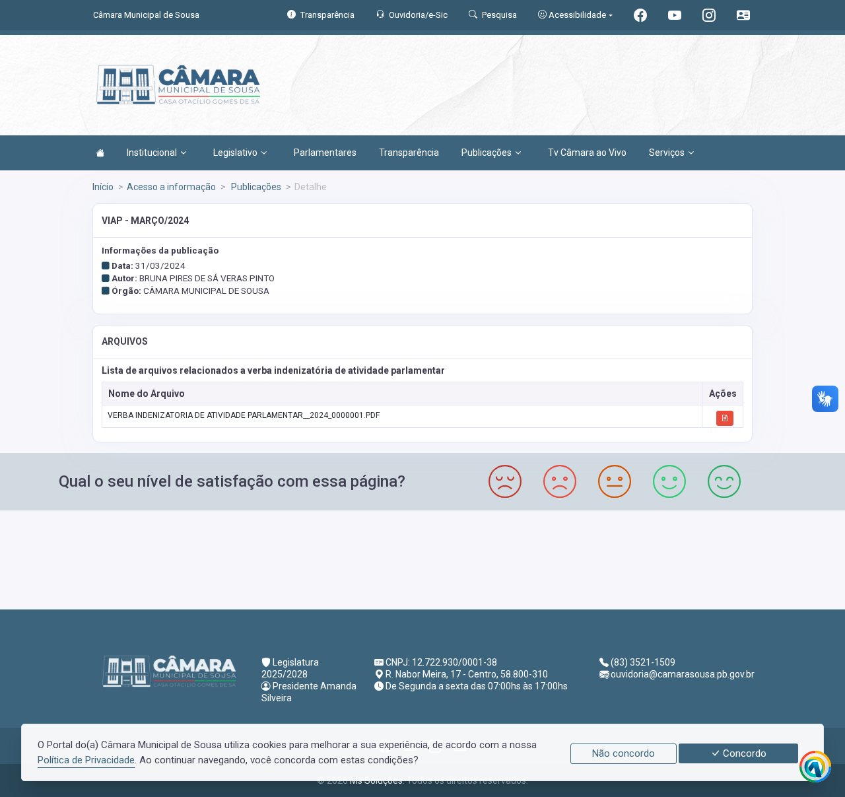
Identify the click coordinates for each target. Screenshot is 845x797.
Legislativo (235, 152)
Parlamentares (325, 152)
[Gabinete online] (743, 17)
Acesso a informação (171, 187)
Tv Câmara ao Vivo (587, 152)
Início (103, 187)
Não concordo (623, 753)
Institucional (152, 152)
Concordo (743, 753)
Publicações (486, 152)
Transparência (409, 152)
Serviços (667, 152)
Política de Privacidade (86, 760)
